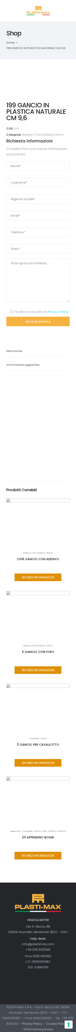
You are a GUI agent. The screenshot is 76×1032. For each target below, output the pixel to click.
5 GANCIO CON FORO (38, 652)
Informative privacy (38, 1029)
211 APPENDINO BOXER (38, 837)
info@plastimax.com (38, 944)
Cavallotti (34, 738)
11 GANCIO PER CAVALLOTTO (38, 744)
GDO (44, 831)
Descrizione (14, 351)
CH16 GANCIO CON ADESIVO (38, 559)
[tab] (38, 350)
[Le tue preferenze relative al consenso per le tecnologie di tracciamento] (69, 1025)
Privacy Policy (58, 311)
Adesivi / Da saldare (37, 134)
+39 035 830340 (38, 949)
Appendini (15, 831)
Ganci (59, 134)
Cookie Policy (56, 1023)
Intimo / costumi (57, 831)
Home (10, 42)
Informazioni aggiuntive (23, 365)
